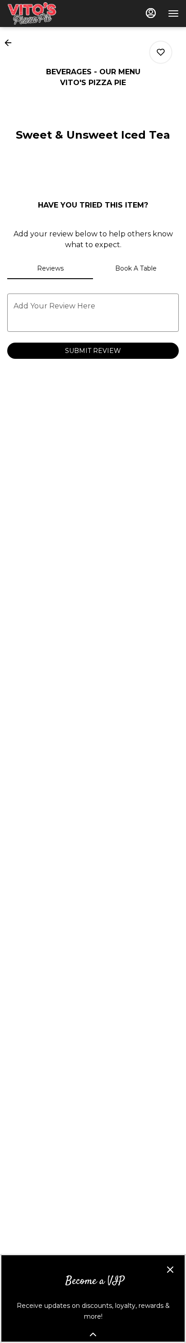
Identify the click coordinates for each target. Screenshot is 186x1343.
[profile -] (150, 13)
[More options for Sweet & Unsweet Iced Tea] (161, 52)
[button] (11, 42)
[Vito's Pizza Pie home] (47, 13)
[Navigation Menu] (173, 13)
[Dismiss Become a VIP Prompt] (170, 1269)
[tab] (50, 268)
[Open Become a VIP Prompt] (93, 1334)
